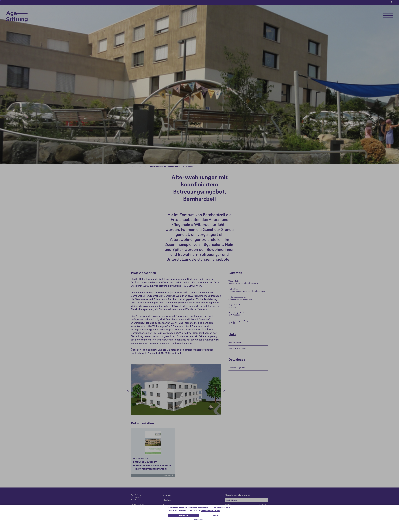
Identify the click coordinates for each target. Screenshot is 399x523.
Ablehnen (216, 515)
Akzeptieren (183, 515)
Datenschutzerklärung (210, 510)
